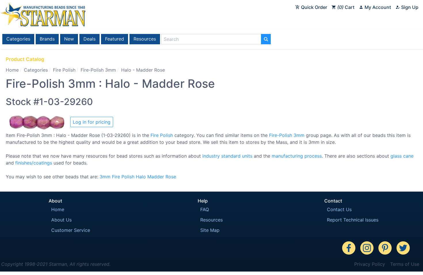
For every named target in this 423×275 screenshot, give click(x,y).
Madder (155, 176)
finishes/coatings (33, 163)
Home (12, 70)
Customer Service (70, 230)
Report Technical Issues (352, 220)
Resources (145, 39)
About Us (61, 220)
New (69, 39)
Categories (18, 39)
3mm (105, 176)
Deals (89, 39)
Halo (141, 176)
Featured (114, 39)
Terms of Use (404, 264)
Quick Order (313, 7)
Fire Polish (64, 70)
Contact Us (339, 209)
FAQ (204, 209)
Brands (47, 39)
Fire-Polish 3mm (98, 70)
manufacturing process (297, 156)
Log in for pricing (91, 122)
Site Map (210, 230)
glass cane (402, 156)
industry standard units (227, 156)
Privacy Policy (369, 264)
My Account (377, 7)
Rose (170, 176)
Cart (347, 7)
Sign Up (409, 7)
